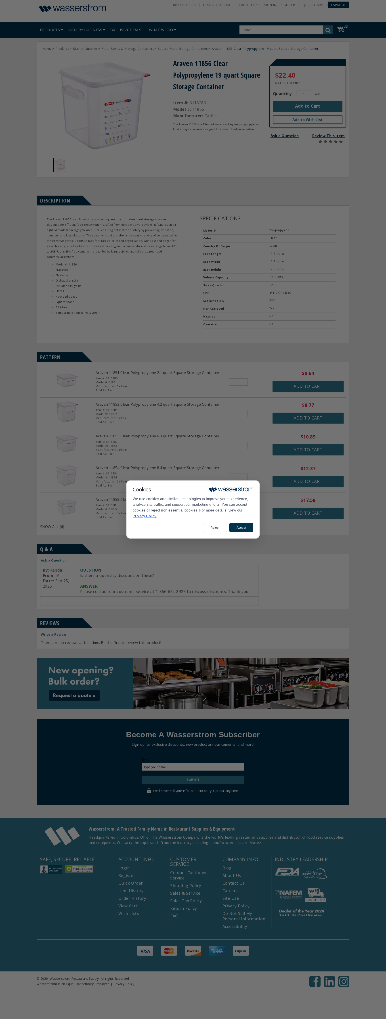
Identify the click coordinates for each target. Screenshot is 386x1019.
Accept (241, 527)
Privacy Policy (145, 516)
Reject (214, 527)
